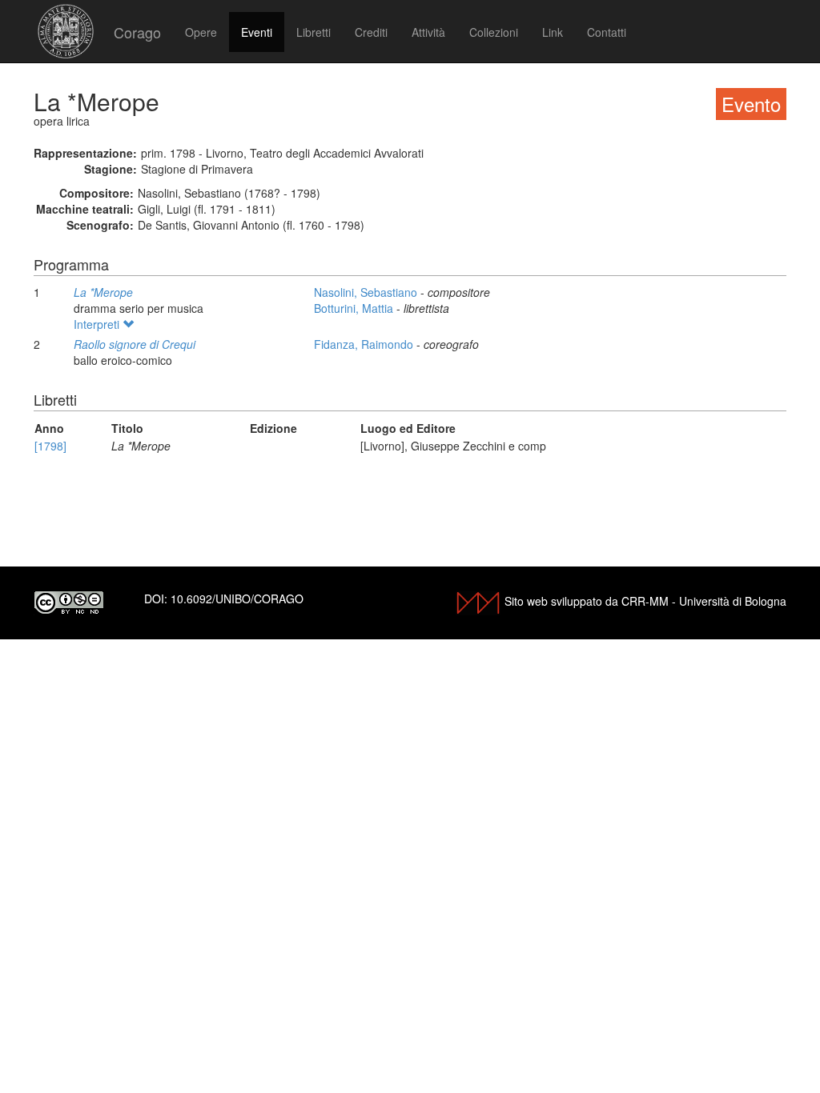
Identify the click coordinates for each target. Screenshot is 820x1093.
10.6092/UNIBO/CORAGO (237, 599)
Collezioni (493, 32)
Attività (428, 32)
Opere (201, 32)
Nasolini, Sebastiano (367, 292)
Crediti (371, 32)
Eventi (256, 32)
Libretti (313, 32)
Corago (137, 32)
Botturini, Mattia (355, 308)
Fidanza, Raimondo (365, 344)
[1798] (50, 446)
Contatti (606, 32)
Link (552, 32)
